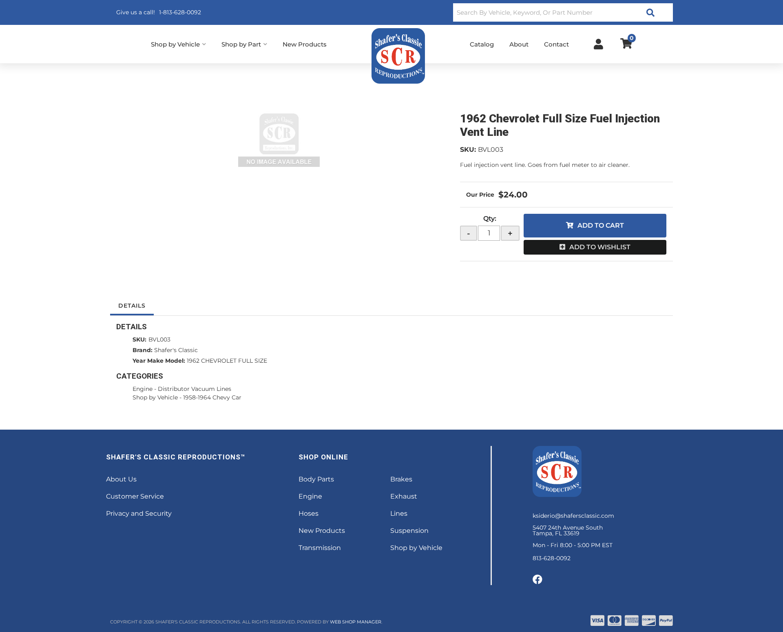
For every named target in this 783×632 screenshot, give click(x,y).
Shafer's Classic (176, 350)
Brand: (143, 350)
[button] (563, 12)
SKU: (468, 149)
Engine (143, 389)
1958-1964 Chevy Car (212, 397)
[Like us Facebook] (537, 579)
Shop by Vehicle (155, 397)
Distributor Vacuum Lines (194, 389)
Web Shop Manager (355, 622)
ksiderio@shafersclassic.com (573, 516)
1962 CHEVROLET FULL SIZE (227, 360)
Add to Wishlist (599, 247)
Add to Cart (600, 225)
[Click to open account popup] (598, 44)
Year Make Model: (159, 360)
